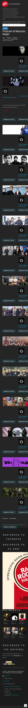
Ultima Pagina (13, 518)
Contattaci (7, 681)
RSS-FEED (7, 675)
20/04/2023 (23, 357)
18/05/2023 (23, 327)
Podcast (9, 37)
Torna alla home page (10, 527)
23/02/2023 (23, 417)
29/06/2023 (23, 297)
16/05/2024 (7, 97)
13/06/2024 (23, 67)
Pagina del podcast (9, 71)
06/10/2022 (23, 508)
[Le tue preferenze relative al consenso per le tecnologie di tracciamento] (25, 705)
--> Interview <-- (6, 110)
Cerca (5, 28)
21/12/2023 (23, 206)
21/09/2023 (23, 266)
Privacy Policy (8, 686)
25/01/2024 (23, 176)
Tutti (4, 37)
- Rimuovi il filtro (13, 39)
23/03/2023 (23, 387)
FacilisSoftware (15, 695)
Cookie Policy (16, 686)
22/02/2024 (23, 145)
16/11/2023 (23, 236)
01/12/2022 (23, 448)
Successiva (5, 518)
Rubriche (15, 37)
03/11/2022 (23, 478)
